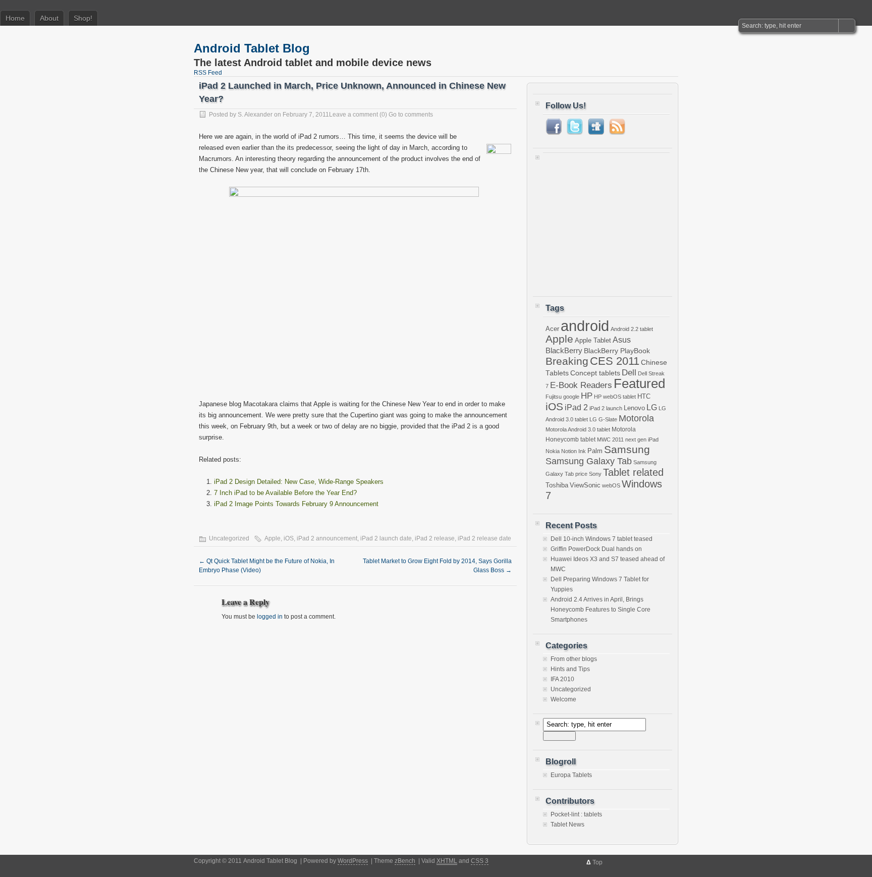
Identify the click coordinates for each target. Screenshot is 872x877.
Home (15, 18)
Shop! (83, 18)
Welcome (563, 699)
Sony (595, 474)
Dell (629, 372)
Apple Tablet (593, 340)
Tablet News (567, 824)
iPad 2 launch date (386, 538)
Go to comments (411, 114)
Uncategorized (571, 689)
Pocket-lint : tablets (576, 814)
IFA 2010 (562, 679)
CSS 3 (479, 860)
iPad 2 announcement (327, 538)
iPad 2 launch (605, 408)
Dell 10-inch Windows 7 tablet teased (601, 538)
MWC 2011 (610, 439)
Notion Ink (573, 451)
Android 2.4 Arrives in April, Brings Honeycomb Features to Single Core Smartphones (600, 609)
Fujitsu (554, 397)
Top (597, 862)
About (49, 18)
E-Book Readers (581, 385)
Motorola (636, 418)
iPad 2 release (435, 538)
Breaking (567, 361)
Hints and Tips (570, 669)
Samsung (627, 449)
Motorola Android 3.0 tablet (578, 429)
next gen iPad (642, 439)
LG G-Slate (603, 419)
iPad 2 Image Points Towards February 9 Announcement (296, 504)
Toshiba (557, 485)
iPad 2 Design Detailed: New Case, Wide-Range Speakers (299, 481)
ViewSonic (585, 485)
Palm (595, 451)
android (585, 325)
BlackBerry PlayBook (617, 351)
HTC (643, 396)
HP (586, 396)
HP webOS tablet (615, 397)
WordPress (353, 860)
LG (651, 407)
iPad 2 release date (484, 538)
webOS (611, 485)
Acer (552, 329)
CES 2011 (614, 361)
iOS (289, 538)
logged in (270, 616)
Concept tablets (595, 373)
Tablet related (633, 472)
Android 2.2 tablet (632, 329)
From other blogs (574, 659)
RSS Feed (208, 72)
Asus (622, 340)
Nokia (553, 451)
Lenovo (634, 408)
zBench (405, 860)
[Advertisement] (609, 220)
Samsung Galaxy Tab (589, 461)
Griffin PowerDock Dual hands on (596, 549)
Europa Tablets (571, 775)
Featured (639, 383)
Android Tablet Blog (252, 48)
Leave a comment (353, 114)
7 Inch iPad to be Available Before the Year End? (285, 493)
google (571, 397)
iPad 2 (576, 407)
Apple (272, 538)
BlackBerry (564, 350)
